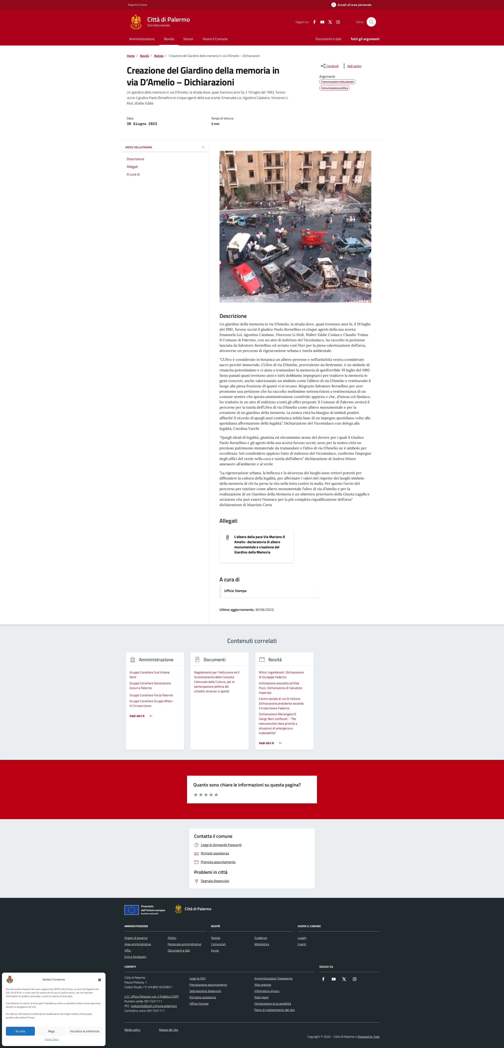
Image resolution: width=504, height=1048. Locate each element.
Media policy (132, 1029)
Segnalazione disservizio (205, 991)
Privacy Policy (52, 1039)
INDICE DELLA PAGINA (138, 147)
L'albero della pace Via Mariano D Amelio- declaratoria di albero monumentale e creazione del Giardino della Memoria (259, 544)
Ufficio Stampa (235, 590)
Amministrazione (142, 39)
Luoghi (302, 937)
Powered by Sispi (369, 1036)
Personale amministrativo (184, 944)
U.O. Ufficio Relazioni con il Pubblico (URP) (151, 996)
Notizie (215, 937)
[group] (155, 703)
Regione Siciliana (137, 5)
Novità (169, 39)
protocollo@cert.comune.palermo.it (154, 1006)
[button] (100, 979)
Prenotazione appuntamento (208, 984)
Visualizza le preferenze (84, 1031)
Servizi (188, 39)
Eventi (302, 944)
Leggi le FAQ (197, 978)
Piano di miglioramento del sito (274, 1009)
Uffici (127, 950)
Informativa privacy (267, 991)
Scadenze (260, 937)
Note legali (261, 997)
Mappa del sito (168, 1029)
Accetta (20, 1031)
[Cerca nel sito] (371, 22)
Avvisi (215, 950)
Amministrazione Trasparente (273, 978)
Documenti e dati (328, 39)
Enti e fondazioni (135, 956)
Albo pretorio (262, 984)
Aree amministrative (137, 944)
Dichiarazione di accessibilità (272, 1003)
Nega (51, 1031)
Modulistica (261, 944)
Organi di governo (135, 937)
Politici (172, 937)
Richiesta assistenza (202, 997)
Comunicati (218, 944)
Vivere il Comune (215, 39)
